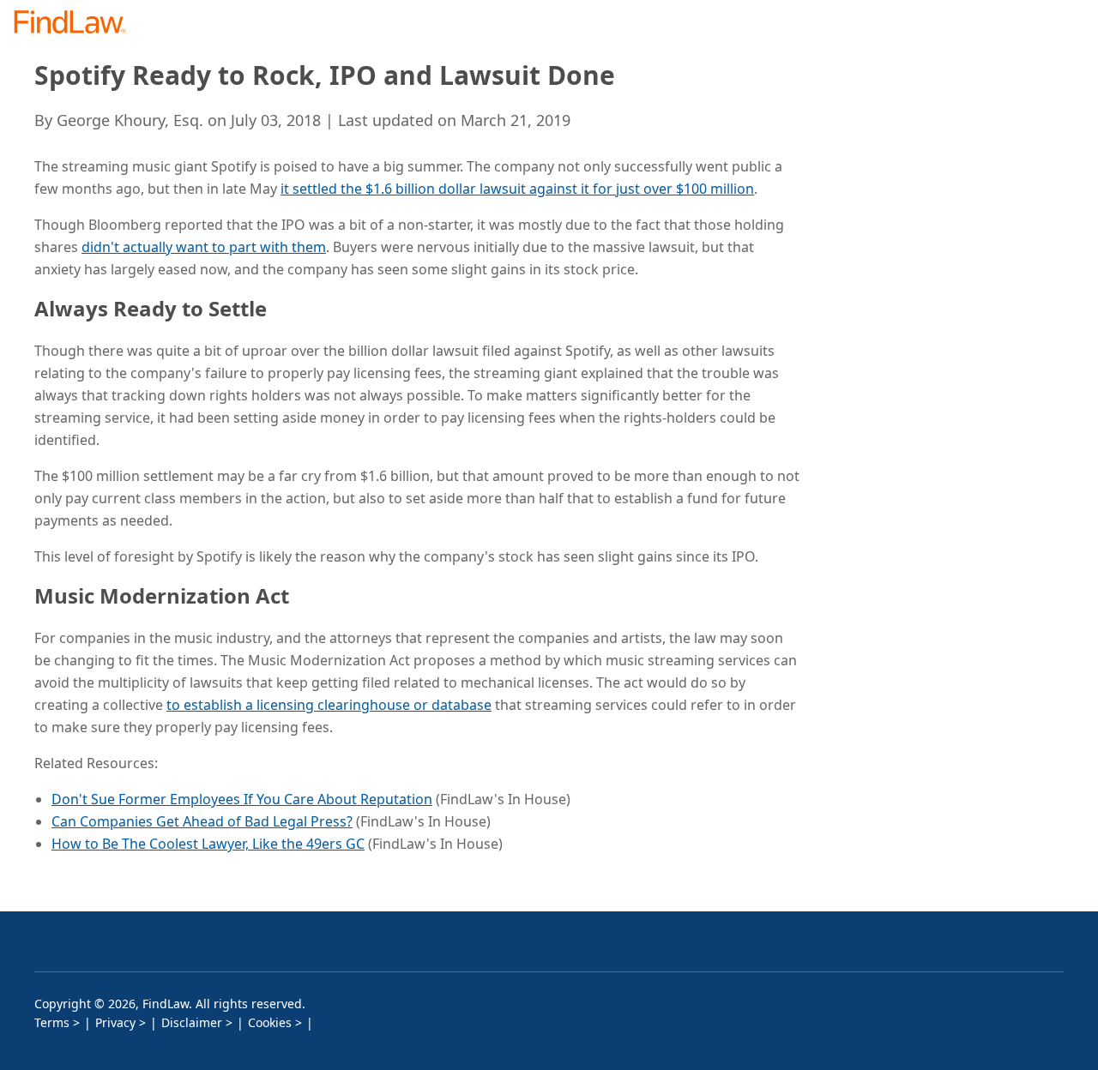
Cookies (270, 1022)
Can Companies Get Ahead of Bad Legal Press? (202, 821)
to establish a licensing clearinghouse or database (329, 704)
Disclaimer (191, 1022)
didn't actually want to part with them (203, 246)
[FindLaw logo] (77, 23)
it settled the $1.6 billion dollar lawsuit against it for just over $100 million (517, 188)
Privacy (115, 1022)
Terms (51, 1022)
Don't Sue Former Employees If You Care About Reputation (241, 799)
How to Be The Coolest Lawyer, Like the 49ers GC (208, 843)
